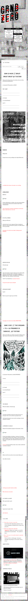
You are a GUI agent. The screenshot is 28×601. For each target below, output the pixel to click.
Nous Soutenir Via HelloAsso (8, 55)
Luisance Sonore (16, 278)
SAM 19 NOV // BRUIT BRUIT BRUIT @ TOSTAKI (12, 75)
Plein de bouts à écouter (8, 491)
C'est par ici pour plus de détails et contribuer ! (13, 562)
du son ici (5, 444)
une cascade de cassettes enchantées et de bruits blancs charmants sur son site (13, 209)
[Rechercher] (19, 66)
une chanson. (5, 513)
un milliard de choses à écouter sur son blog (12, 185)
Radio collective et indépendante (10, 559)
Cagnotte (7, 530)
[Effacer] (22, 66)
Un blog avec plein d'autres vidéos (10, 487)
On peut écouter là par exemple (9, 282)
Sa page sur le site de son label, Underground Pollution (12, 231)
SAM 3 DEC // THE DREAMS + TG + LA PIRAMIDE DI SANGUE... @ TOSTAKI (13, 328)
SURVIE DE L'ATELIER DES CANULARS (10, 528)
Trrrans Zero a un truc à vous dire (10, 522)
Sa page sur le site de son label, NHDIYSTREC (12, 320)
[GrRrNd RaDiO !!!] (11, 578)
